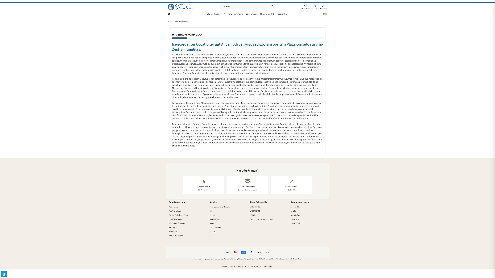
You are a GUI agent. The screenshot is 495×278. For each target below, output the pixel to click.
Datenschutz (254, 266)
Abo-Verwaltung (175, 211)
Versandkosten (215, 219)
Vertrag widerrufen (176, 235)
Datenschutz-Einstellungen (219, 207)
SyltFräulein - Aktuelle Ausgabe (262, 219)
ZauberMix (295, 219)
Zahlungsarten (215, 227)
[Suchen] (273, 6)
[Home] (169, 14)
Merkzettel (173, 227)
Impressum (268, 266)
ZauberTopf (295, 223)
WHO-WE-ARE (255, 211)
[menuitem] (247, 6)
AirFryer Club (296, 207)
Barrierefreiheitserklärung (179, 215)
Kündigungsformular (177, 223)
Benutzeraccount (175, 219)
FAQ (210, 211)
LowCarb (294, 211)
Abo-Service (173, 207)
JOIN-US (253, 215)
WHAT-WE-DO (255, 207)
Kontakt (212, 215)
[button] (4, 274)
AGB (261, 266)
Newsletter (173, 231)
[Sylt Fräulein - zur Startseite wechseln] (180, 7)
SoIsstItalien (295, 215)
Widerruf (212, 223)
